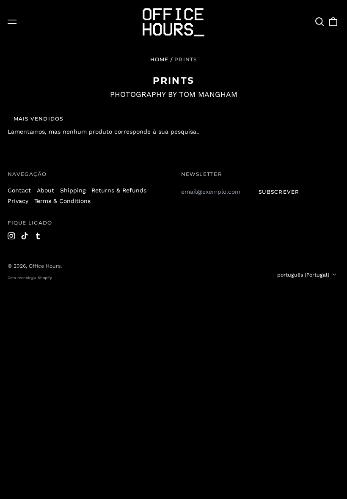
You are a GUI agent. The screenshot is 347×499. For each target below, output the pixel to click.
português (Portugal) (304, 275)
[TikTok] (24, 236)
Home (159, 59)
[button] (320, 22)
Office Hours (45, 266)
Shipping (72, 190)
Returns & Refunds (118, 190)
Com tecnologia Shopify (30, 278)
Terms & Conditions (62, 200)
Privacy (18, 200)
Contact (19, 190)
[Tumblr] (38, 236)
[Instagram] (11, 236)
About (45, 190)
